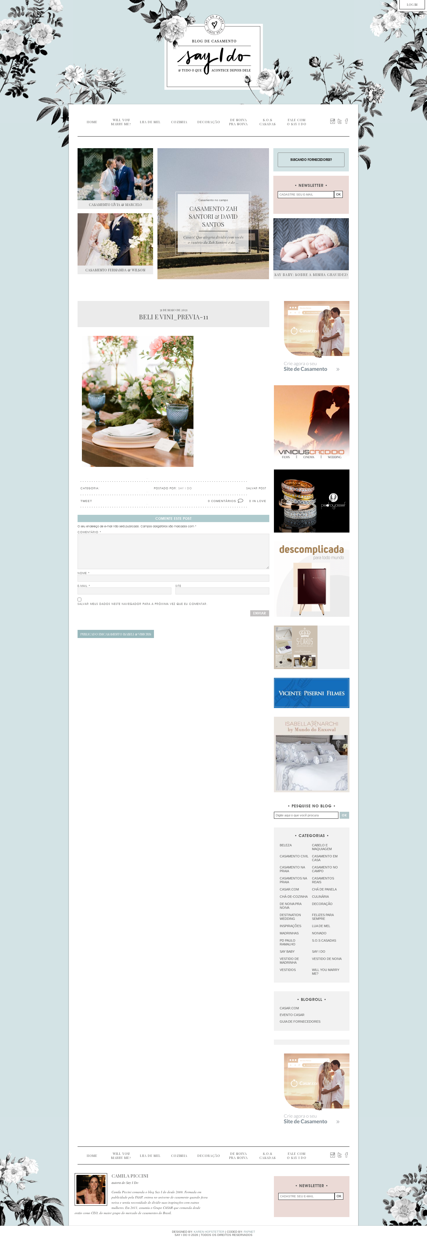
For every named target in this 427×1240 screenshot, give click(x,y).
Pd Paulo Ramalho (287, 942)
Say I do (318, 951)
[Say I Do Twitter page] (339, 121)
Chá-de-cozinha (294, 896)
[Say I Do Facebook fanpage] (346, 121)
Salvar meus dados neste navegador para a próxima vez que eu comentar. (143, 604)
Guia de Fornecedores (300, 1021)
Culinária (320, 896)
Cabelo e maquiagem (322, 847)
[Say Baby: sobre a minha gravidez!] (311, 244)
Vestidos (288, 970)
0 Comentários (222, 501)
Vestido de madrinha (289, 960)
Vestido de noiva (327, 959)
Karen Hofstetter (209, 1231)
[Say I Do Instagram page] (333, 121)
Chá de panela (324, 889)
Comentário (89, 532)
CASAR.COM (289, 1008)
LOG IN (412, 4)
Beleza (286, 845)
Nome (84, 573)
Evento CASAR (292, 1015)
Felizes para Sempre (322, 916)
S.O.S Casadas (324, 940)
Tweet (86, 501)
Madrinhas (289, 933)
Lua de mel (321, 926)
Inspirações (290, 926)
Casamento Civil (294, 856)
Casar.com (289, 889)
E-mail (84, 586)
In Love (259, 501)
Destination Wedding (290, 916)
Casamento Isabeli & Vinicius (115, 634)
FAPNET (249, 1231)
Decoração (322, 904)
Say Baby (287, 951)
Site (178, 586)
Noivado (319, 933)
